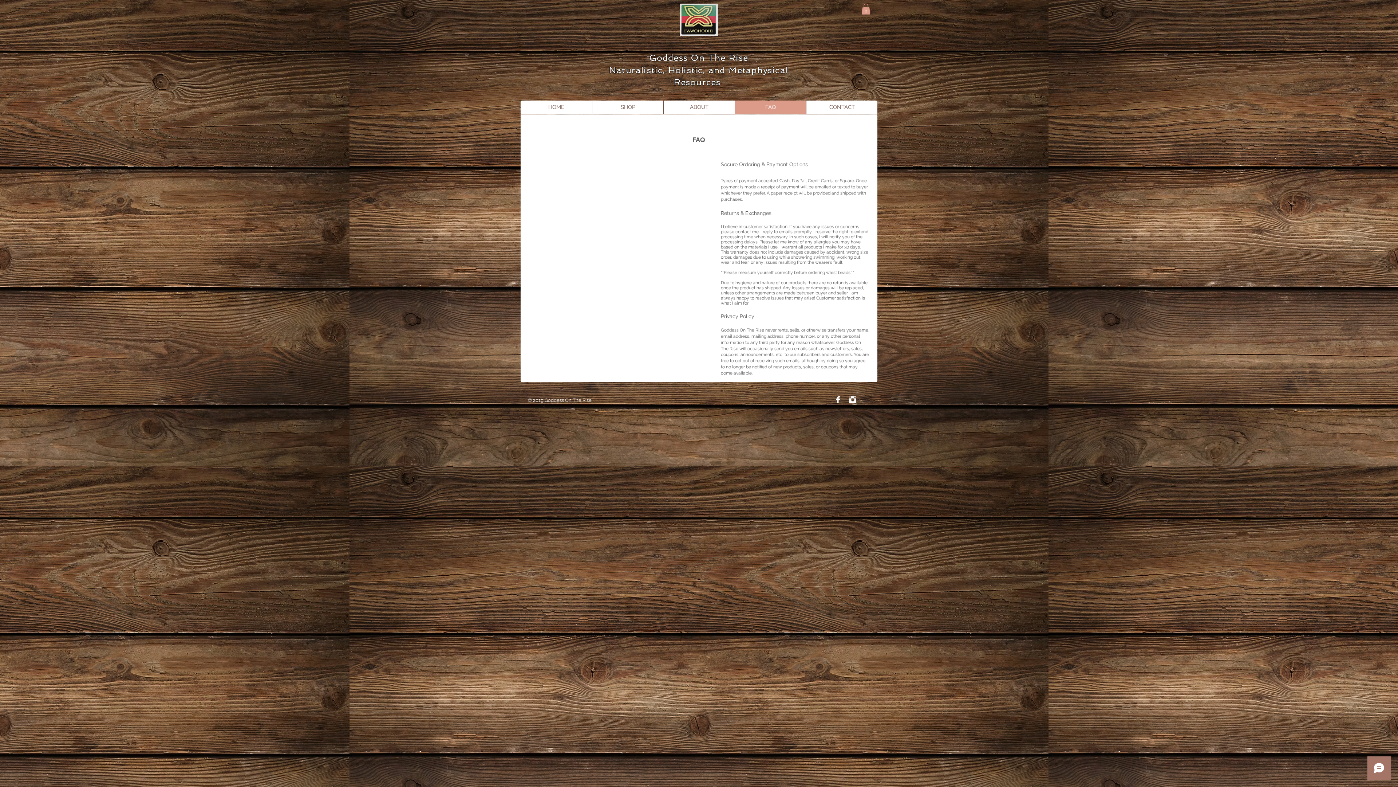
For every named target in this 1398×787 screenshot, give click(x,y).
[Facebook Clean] (838, 399)
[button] (865, 9)
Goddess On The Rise (699, 57)
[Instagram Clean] (852, 399)
